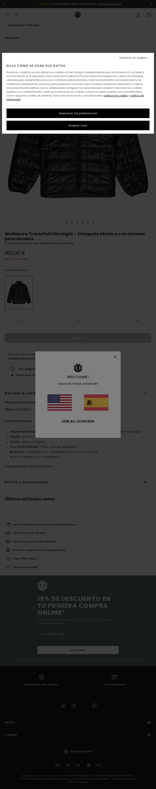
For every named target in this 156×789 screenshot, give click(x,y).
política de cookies (116, 95)
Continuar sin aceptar (133, 57)
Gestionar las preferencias (78, 113)
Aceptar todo (78, 125)
